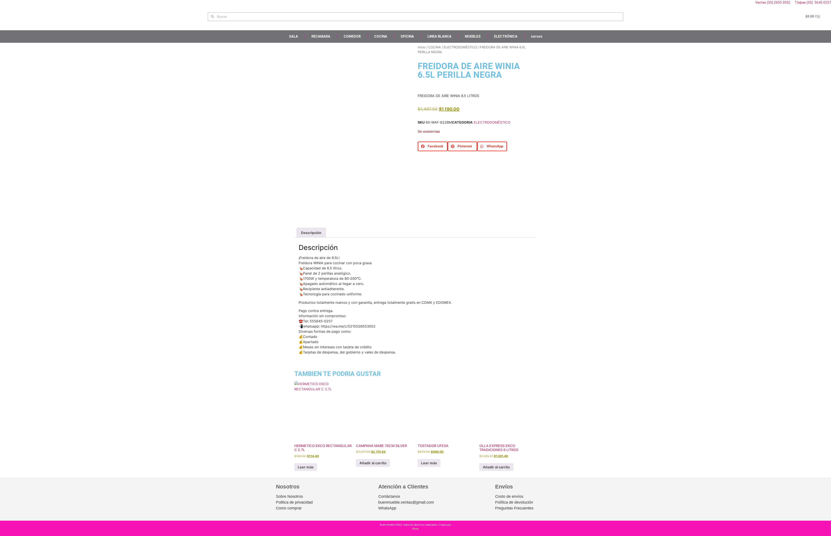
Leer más (306, 467)
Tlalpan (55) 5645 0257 (813, 2)
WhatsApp (387, 508)
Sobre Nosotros (289, 496)
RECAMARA (320, 36)
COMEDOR (352, 36)
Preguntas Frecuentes (514, 508)
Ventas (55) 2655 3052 (773, 2)
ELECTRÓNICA (505, 36)
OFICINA (407, 36)
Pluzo (415, 528)
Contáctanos (389, 496)
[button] (433, 146)
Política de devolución (514, 502)
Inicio (421, 47)
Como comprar (289, 508)
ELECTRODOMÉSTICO (460, 47)
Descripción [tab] (311, 233)
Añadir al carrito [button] (373, 463)
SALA (293, 36)
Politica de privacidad (294, 502)
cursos (536, 36)
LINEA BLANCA (439, 36)
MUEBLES (473, 36)
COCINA (380, 36)
